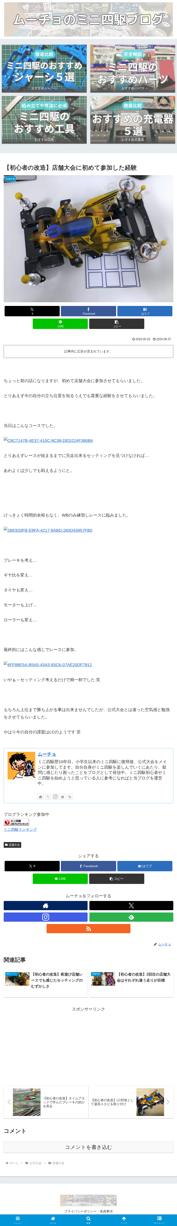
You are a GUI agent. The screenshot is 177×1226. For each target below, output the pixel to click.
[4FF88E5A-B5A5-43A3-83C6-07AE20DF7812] (48, 664)
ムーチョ (47, 754)
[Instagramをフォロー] (55, 797)
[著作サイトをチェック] (41, 797)
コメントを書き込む (88, 1147)
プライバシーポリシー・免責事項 (88, 1211)
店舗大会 (14, 844)
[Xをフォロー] (48, 797)
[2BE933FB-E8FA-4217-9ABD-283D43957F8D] (48, 530)
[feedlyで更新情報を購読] (62, 797)
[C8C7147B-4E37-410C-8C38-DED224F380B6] (48, 440)
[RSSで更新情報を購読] (70, 797)
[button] (116, 324)
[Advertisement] (88, 1045)
